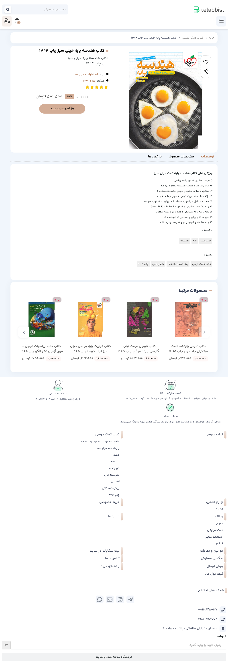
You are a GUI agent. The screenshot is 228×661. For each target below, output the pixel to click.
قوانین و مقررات (211, 550)
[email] (110, 599)
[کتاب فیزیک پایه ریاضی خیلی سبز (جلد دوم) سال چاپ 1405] (90, 319)
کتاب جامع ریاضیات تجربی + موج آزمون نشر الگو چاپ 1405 (41, 349)
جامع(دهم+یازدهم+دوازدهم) (100, 441)
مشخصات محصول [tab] (181, 156)
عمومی (219, 523)
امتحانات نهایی (214, 537)
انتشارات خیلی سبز (85, 74)
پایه (195, 241)
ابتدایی (115, 481)
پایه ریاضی (158, 264)
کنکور (219, 543)
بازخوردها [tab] (155, 156)
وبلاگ (219, 516)
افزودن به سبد (60, 108)
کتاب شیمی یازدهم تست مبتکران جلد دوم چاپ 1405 (188, 349)
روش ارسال (215, 566)
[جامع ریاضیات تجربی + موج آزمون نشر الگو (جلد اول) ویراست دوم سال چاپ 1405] (41, 319)
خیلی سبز (205, 241)
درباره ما (114, 516)
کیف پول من (214, 573)
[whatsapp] (100, 599)
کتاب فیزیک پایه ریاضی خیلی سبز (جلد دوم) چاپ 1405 (90, 349)
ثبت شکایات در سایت (105, 550)
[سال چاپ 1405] (188, 319)
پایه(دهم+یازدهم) (178, 264)
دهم (116, 455)
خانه (211, 38)
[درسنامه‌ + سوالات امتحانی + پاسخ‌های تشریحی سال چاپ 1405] (139, 319)
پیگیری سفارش (212, 558)
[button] (204, 332)
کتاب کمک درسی (192, 38)
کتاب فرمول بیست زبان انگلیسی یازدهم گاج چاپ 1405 (139, 349)
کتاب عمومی (214, 434)
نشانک (219, 509)
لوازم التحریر (214, 502)
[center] (8, 9)
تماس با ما (112, 558)
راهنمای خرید (110, 566)
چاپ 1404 (143, 264)
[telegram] (130, 599)
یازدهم (115, 461)
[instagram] (120, 599)
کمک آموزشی (215, 530)
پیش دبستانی (111, 488)
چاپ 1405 (114, 495)
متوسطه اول (112, 475)
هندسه (184, 241)
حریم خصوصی (109, 502)
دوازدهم (114, 468)
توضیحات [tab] (207, 156)
